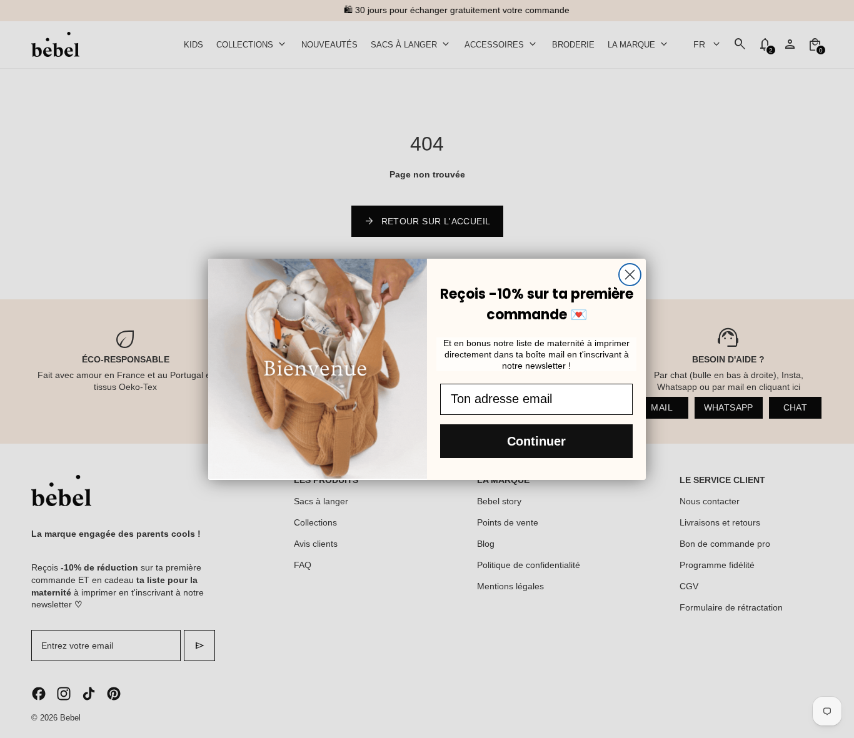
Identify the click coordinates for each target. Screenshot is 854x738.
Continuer (536, 441)
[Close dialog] (630, 275)
